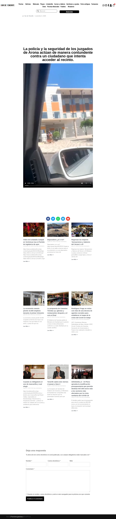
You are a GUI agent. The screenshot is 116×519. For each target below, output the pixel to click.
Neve (8, 516)
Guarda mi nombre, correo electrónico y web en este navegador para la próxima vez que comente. (58, 494)
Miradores (71, 6)
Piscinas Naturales (53, 6)
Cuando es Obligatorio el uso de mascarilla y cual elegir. (33, 384)
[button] (48, 219)
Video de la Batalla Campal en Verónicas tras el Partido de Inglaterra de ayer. (34, 242)
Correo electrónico (54, 461)
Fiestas (21, 4)
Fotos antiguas (85, 4)
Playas (42, 4)
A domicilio (49, 4)
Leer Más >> (26, 261)
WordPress (27, 516)
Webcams (36, 4)
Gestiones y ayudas (72, 4)
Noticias (28, 4)
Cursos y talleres (59, 4)
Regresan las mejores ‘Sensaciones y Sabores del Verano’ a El (80, 242)
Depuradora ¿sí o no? (55, 240)
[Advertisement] (58, 32)
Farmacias (94, 4)
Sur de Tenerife (29, 16)
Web (71, 461)
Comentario (30, 469)
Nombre (29, 461)
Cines (44, 6)
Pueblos (63, 6)
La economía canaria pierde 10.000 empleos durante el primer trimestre (33, 311)
